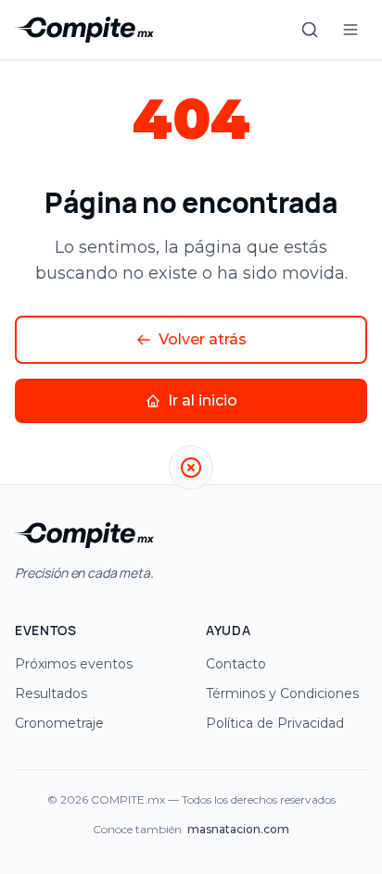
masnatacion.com (238, 829)
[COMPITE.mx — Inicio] (84, 30)
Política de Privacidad (275, 723)
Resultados (51, 693)
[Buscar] (309, 29)
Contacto (236, 664)
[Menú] (350, 29)
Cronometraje (59, 723)
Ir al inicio (202, 400)
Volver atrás (203, 339)
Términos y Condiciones (282, 693)
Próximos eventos (74, 664)
